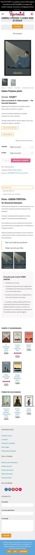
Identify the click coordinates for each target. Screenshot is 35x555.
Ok (9, 551)
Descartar (17, 9)
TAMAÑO (4, 146)
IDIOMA (3, 152)
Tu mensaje (4, 518)
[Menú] (2, 14)
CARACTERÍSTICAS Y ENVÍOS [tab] (12, 194)
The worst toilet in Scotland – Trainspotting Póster (6, 412)
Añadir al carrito (21, 160)
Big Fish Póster (28, 346)
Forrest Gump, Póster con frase (17, 347)
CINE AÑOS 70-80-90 (13, 173)
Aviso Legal (5, 447)
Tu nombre (4, 502)
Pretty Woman (28, 409)
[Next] (30, 58)
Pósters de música (7, 470)
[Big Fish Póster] (29, 337)
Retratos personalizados (9, 462)
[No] (33, 548)
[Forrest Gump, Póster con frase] (17, 337)
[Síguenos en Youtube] (16, 489)
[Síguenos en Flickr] (20, 489)
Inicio (3, 88)
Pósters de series (7, 474)
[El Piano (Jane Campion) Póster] (17, 401)
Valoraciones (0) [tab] (8, 191)
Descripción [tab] (7, 187)
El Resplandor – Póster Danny (6, 347)
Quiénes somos (6, 436)
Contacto (4, 439)
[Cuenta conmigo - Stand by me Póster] (17, 367)
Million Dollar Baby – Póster (6, 376)
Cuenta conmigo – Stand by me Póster (17, 377)
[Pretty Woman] (29, 401)
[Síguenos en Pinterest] (13, 489)
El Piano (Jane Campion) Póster (17, 411)
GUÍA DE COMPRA (8, 443)
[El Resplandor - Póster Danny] (6, 337)
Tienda (10, 88)
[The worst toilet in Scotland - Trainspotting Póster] (6, 401)
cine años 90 (24, 173)
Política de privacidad (8, 451)
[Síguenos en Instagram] (9, 489)
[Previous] (4, 58)
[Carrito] (31, 14)
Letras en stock (6, 478)
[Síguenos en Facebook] (6, 489)
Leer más (23, 551)
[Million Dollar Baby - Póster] (6, 367)
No (15, 551)
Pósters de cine (27, 88)
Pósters (17, 88)
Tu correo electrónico (7, 510)
